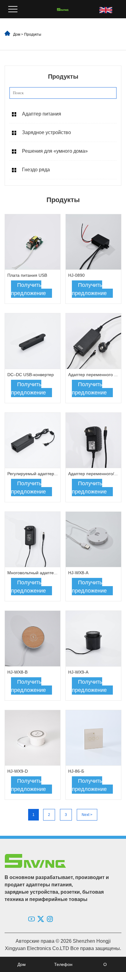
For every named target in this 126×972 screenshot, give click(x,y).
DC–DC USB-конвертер (30, 374)
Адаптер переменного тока (95, 374)
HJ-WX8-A (78, 572)
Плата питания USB (27, 275)
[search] (110, 92)
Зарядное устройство (46, 132)
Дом (16, 34)
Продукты (32, 34)
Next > (87, 815)
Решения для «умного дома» (55, 151)
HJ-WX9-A (78, 672)
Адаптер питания (41, 113)
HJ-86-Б (76, 771)
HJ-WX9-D (17, 771)
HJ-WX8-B (17, 672)
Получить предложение (28, 289)
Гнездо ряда (36, 169)
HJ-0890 (76, 275)
